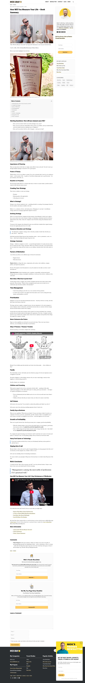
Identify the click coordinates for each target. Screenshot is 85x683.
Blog (11, 4)
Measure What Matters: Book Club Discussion (23, 511)
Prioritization (14, 109)
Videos (58, 85)
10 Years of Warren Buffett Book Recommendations (24, 513)
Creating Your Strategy (16, 105)
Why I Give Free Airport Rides (63, 69)
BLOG (65, 1)
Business (71, 85)
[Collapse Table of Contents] (51, 101)
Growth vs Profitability (16, 113)
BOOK (69, 1)
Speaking (63, 85)
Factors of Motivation (16, 106)
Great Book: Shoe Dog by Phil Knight (21, 515)
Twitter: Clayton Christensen (19, 533)
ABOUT (47, 1)
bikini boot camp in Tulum (27, 97)
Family (13, 111)
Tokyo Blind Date (60, 63)
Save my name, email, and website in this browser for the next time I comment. (28, 641)
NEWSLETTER (53, 1)
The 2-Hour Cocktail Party (34, 593)
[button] (73, 2)
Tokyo (27, 659)
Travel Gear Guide (61, 67)
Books (14, 4)
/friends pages (13, 672)
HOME (11, 675)
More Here (59, 72)
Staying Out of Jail (15, 114)
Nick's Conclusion (15, 116)
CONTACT (60, 1)
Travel (68, 82)
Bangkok (28, 665)
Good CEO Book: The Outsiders (20, 517)
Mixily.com (12, 659)
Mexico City (28, 661)
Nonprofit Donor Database (15, 670)
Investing (59, 82)
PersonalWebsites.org (14, 661)
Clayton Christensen (17, 531)
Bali (27, 668)
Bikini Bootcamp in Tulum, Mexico (31, 47)
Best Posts (59, 80)
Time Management (15, 108)
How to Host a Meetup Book (16, 668)
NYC (67, 85)
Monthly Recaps (69, 80)
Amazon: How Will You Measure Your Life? (22, 529)
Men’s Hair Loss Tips (61, 65)
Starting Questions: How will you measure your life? (21, 103)
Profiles (63, 82)
